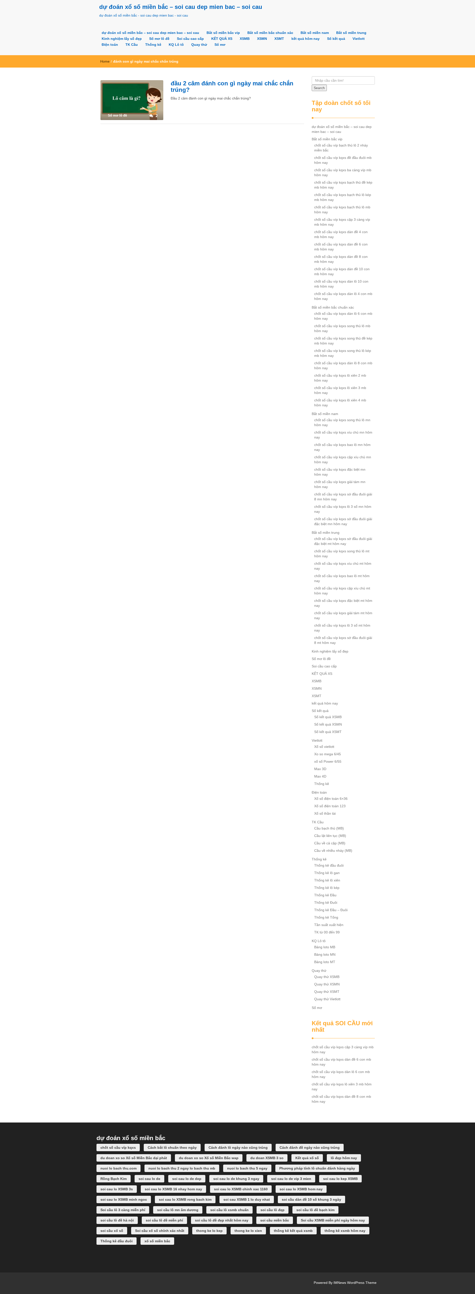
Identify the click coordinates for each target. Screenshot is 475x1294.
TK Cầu (131, 45)
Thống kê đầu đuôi (329, 865)
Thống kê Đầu (325, 895)
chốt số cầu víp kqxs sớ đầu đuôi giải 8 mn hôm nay (343, 496)
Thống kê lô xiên (327, 880)
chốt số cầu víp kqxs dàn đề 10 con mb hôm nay (342, 271)
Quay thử (199, 45)
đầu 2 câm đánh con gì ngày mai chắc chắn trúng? (232, 86)
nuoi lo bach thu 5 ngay (247, 1168)
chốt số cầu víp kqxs (118, 1147)
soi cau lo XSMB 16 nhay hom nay (173, 1189)
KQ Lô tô (176, 45)
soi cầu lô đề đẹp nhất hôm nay (221, 1220)
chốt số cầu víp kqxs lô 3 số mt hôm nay (342, 627)
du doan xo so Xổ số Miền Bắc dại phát (133, 1158)
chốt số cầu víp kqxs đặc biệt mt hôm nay (343, 603)
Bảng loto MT (324, 962)
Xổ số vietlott (324, 747)
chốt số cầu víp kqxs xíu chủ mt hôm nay (342, 566)
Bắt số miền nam (315, 33)
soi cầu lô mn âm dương (177, 1210)
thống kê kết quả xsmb (293, 1231)
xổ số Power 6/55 (327, 761)
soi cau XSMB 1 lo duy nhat (246, 1199)
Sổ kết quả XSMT (328, 732)
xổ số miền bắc (157, 1241)
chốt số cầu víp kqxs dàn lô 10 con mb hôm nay (341, 283)
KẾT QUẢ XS (221, 39)
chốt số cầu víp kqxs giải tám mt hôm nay (343, 615)
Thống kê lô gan (327, 873)
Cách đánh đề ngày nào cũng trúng (310, 1147)
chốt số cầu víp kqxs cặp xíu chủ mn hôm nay (342, 459)
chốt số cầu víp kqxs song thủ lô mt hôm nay (341, 553)
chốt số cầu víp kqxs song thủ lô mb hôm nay (342, 328)
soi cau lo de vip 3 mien (291, 1179)
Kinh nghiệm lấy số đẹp (122, 39)
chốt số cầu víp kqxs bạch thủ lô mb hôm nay (342, 209)
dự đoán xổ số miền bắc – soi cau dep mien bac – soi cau (180, 6)
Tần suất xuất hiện (328, 925)
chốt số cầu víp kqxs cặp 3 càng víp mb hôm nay (342, 222)
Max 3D (320, 769)
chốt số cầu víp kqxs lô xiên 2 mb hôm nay (340, 377)
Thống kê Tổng (326, 917)
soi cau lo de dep (186, 1179)
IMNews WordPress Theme (355, 1283)
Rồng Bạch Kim (113, 1179)
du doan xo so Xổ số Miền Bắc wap (208, 1158)
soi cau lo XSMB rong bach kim (185, 1199)
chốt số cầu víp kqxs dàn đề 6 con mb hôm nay (341, 246)
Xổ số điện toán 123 (330, 806)
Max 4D (320, 776)
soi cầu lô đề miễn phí (164, 1220)
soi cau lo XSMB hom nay (301, 1189)
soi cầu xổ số (111, 1231)
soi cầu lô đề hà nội (117, 1220)
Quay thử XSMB (326, 977)
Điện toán (110, 45)
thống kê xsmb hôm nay (345, 1231)
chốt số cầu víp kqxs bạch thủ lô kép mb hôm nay (342, 197)
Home (105, 61)
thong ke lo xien (248, 1231)
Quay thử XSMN (327, 984)
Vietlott (359, 39)
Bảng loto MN (324, 954)
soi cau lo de (149, 1179)
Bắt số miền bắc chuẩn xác (270, 33)
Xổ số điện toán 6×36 (331, 799)
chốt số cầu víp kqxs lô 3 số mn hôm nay (342, 509)
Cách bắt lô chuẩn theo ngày (172, 1147)
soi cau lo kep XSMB (340, 1179)
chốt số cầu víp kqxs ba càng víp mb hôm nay (342, 172)
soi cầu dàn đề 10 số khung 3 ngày (311, 1199)
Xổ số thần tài (325, 813)
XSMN (262, 39)
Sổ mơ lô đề (159, 39)
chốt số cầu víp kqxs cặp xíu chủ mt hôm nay (342, 590)
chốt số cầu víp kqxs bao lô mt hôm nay (342, 578)
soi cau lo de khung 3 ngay (236, 1179)
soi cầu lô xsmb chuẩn (229, 1210)
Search (319, 88)
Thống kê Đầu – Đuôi (331, 910)
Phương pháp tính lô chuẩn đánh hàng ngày (317, 1168)
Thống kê (153, 45)
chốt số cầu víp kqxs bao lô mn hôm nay (342, 447)
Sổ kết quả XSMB (328, 717)
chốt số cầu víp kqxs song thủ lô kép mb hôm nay (342, 353)
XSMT (279, 39)
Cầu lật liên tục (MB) (330, 836)
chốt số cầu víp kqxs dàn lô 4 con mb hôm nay (343, 296)
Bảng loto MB (324, 947)
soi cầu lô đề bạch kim (315, 1210)
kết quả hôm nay (305, 39)
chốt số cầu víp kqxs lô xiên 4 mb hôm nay (340, 402)
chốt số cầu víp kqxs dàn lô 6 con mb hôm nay (343, 316)
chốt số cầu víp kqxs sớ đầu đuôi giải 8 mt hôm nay (343, 640)
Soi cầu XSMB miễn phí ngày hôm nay (333, 1220)
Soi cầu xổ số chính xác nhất (159, 1231)
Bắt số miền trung (351, 33)
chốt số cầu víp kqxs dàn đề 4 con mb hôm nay (341, 234)
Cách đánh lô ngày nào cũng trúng (238, 1147)
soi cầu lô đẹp (273, 1210)
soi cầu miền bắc (274, 1220)
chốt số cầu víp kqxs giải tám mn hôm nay (339, 484)
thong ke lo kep (209, 1231)
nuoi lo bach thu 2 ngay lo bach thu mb (181, 1168)
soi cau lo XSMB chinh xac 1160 (241, 1189)
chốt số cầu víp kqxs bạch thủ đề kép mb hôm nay (343, 184)
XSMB (245, 39)
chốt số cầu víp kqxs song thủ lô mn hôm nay (342, 422)
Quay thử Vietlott (327, 999)
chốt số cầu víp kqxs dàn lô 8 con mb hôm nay (343, 365)
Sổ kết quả (336, 39)
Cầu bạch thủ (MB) (329, 828)
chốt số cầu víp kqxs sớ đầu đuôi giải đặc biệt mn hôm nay (343, 521)
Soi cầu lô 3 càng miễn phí (122, 1210)
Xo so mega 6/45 (327, 754)
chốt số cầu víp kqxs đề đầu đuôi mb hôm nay (343, 160)
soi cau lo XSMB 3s (116, 1189)
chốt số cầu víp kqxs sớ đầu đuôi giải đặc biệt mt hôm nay (343, 541)
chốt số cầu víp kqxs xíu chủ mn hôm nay (343, 434)
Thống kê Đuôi (325, 902)
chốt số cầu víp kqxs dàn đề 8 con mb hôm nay (341, 259)
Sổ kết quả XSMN (328, 724)
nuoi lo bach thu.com (118, 1168)
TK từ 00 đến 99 (327, 932)
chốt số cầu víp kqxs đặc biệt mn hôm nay (339, 471)
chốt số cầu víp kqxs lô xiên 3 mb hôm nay (340, 390)
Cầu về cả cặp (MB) (329, 843)
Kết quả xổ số (307, 1158)
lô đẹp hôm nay (344, 1158)
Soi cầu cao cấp (190, 39)
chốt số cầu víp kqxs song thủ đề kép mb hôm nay (343, 340)
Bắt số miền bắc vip (223, 33)
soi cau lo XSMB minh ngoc (123, 1199)
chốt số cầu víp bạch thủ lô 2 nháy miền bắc (341, 147)
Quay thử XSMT (326, 992)
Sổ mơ (219, 45)
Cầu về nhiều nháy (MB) (333, 851)
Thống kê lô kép (326, 888)
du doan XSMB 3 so (267, 1158)
